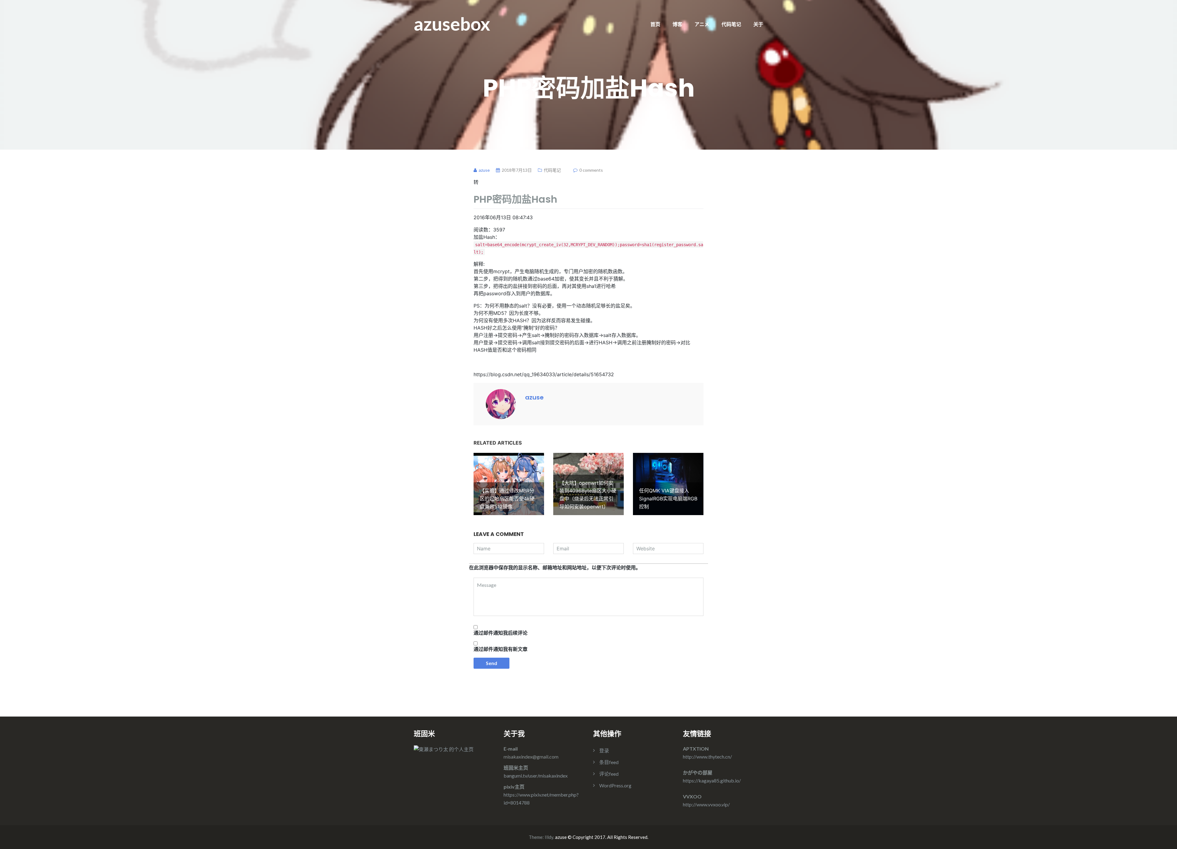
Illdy (549, 837)
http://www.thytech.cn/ (707, 756)
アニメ (702, 24)
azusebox (452, 24)
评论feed (609, 774)
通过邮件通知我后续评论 (501, 633)
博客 (677, 24)
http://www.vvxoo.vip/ (706, 804)
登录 (604, 750)
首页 (655, 24)
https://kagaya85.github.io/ (712, 780)
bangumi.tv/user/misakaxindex (536, 775)
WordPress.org (615, 785)
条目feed (609, 762)
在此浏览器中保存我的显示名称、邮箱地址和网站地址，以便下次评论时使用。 (555, 567)
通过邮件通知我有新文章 (501, 649)
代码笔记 (731, 24)
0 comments (591, 170)
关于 (758, 24)
